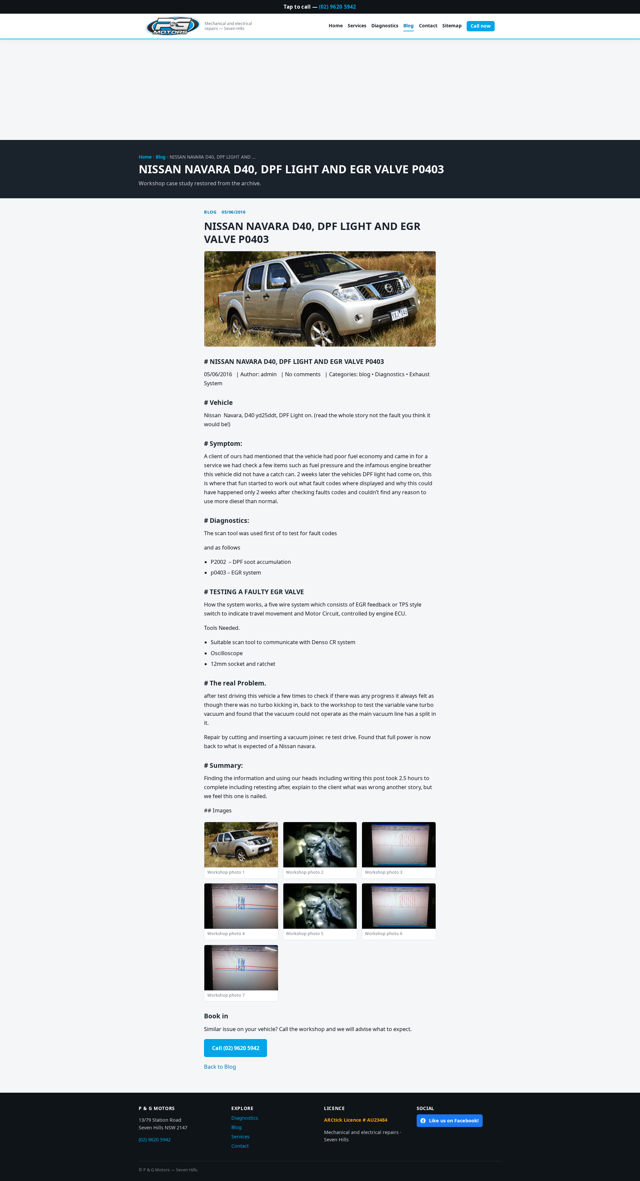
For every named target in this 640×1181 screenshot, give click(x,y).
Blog (408, 25)
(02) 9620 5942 (337, 6)
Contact (428, 25)
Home (336, 25)
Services (357, 25)
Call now (481, 26)
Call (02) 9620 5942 (235, 1048)
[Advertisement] (320, 90)
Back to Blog (220, 1066)
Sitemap (452, 25)
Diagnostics (384, 25)
